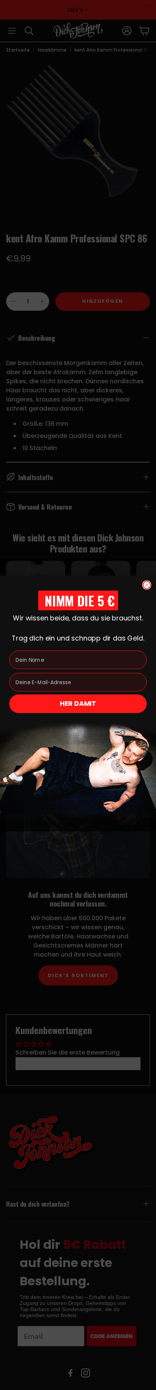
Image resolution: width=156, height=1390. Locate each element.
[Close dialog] (147, 585)
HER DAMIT (78, 703)
